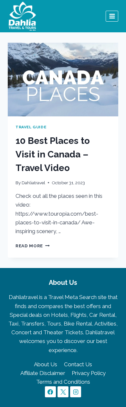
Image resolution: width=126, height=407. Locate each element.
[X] (63, 391)
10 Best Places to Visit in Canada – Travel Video (53, 154)
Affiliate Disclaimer (42, 373)
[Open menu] (112, 16)
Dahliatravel (33, 182)
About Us (45, 364)
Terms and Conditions (63, 382)
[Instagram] (75, 391)
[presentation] (63, 79)
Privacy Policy (89, 373)
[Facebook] (50, 391)
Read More (33, 245)
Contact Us (78, 364)
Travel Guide (31, 127)
